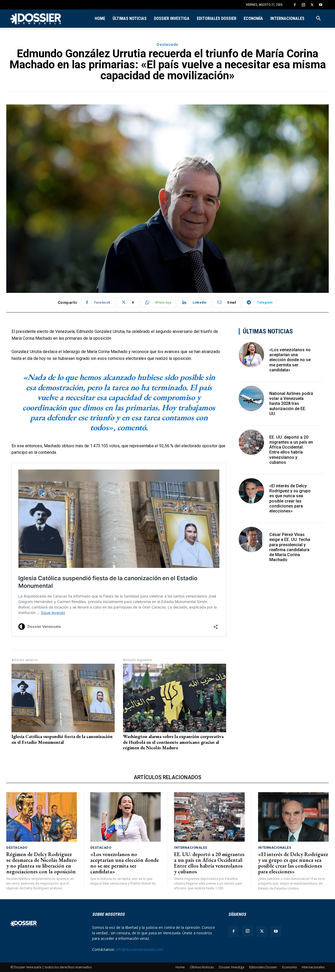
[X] (312, 4)
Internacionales (287, 18)
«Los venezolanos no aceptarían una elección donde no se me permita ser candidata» (290, 359)
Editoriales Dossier (216, 18)
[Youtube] (321, 4)
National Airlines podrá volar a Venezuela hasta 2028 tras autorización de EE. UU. (291, 403)
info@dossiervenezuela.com (139, 949)
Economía (253, 18)
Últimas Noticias (130, 18)
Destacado (167, 44)
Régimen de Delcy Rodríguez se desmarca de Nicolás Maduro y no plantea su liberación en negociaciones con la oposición (41, 863)
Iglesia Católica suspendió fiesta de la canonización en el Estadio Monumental (62, 739)
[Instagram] (303, 4)
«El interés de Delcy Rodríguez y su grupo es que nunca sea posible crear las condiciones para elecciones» (290, 498)
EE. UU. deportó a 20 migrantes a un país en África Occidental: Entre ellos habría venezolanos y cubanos (291, 450)
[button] (318, 18)
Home (100, 18)
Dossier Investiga (171, 18)
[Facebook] (295, 4)
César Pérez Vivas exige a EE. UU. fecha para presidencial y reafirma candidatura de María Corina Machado (289, 547)
